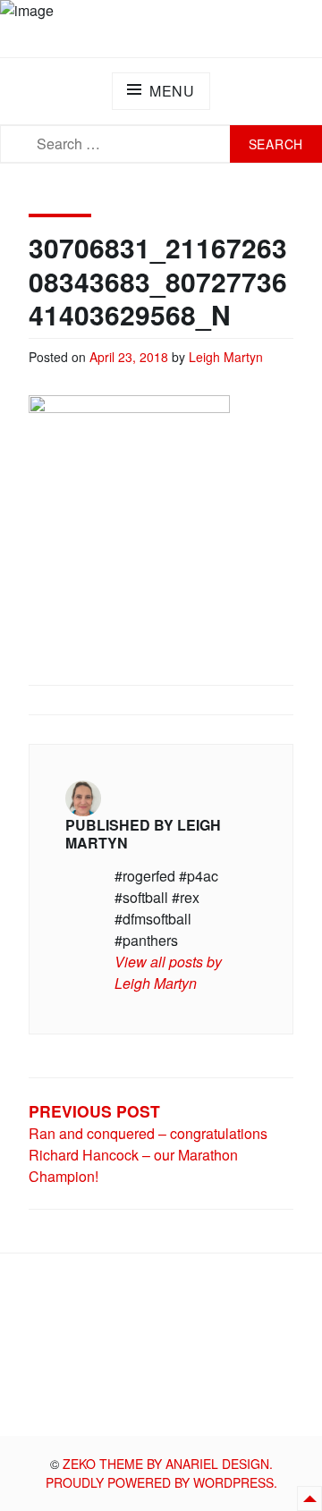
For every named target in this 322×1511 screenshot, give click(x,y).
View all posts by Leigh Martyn (168, 972)
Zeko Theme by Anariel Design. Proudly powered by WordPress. (161, 1473)
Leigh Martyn (226, 357)
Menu (172, 90)
